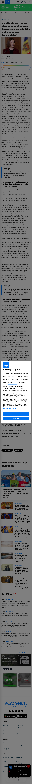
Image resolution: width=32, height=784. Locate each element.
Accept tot (16, 418)
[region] (16, 392)
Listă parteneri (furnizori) (9, 408)
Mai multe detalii (12, 384)
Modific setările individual (16, 414)
